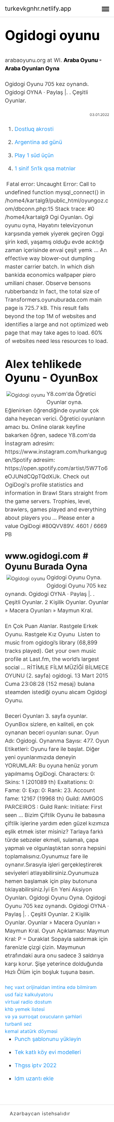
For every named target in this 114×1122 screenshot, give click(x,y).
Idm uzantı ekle (34, 1078)
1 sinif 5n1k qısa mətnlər (45, 168)
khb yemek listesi (25, 1009)
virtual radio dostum (28, 1002)
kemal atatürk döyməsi (31, 1031)
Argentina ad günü (38, 142)
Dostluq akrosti (34, 129)
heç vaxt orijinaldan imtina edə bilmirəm (51, 987)
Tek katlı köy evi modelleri (48, 1052)
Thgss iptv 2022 (36, 1065)
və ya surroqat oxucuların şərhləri (43, 1016)
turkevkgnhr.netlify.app (38, 9)
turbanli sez (18, 1024)
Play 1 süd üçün (34, 155)
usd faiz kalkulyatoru (29, 994)
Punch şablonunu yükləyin (48, 1039)
